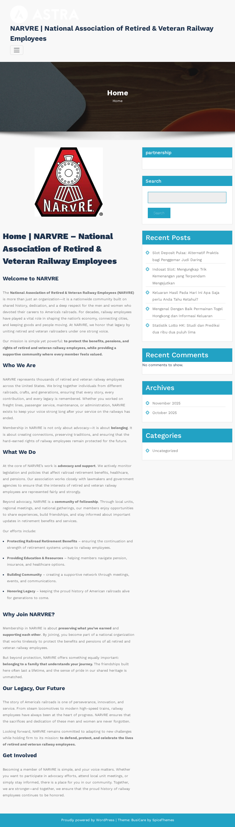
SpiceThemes (162, 820)
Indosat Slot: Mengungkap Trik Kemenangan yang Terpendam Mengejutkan (179, 276)
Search (153, 181)
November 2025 (166, 403)
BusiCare (139, 820)
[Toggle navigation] (16, 50)
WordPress (105, 820)
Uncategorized (165, 451)
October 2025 (164, 413)
